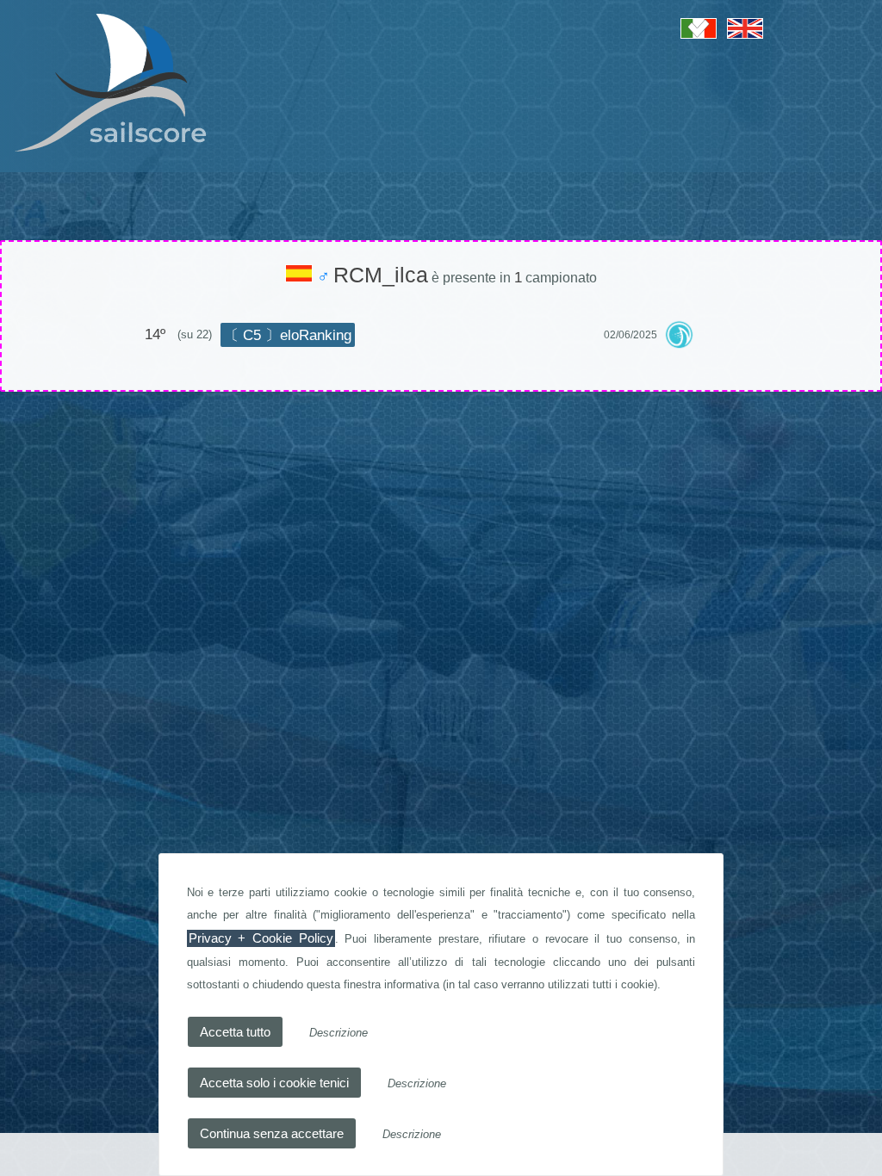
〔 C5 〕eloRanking (287, 335)
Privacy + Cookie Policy (261, 938)
